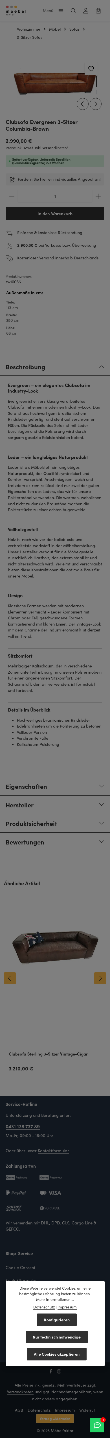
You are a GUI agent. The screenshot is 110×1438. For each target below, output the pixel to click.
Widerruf (87, 1410)
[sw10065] (55, 84)
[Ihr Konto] (85, 10)
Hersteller (20, 804)
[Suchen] (73, 10)
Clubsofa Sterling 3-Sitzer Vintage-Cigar (48, 1054)
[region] (55, 84)
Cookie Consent (20, 1267)
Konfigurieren (57, 1319)
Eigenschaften (26, 786)
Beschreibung (25, 366)
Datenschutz (39, 1410)
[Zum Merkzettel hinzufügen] (91, 68)
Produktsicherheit (31, 823)
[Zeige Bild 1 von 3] (96, 81)
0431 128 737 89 (23, 1126)
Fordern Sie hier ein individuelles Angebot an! (59, 179)
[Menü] (61, 10)
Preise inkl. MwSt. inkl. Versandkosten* (37, 147)
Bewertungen (25, 841)
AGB (19, 1410)
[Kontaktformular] (97, 1425)
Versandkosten (20, 1391)
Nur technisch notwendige (57, 1337)
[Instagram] (59, 1372)
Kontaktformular (53, 1150)
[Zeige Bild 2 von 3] (96, 92)
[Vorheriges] (83, 104)
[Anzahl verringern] (12, 196)
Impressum (65, 1410)
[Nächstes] (96, 104)
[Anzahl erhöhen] (98, 196)
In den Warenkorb (55, 213)
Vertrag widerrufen (55, 1418)
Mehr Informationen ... (55, 1299)
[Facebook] (51, 1372)
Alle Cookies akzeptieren (57, 1354)
